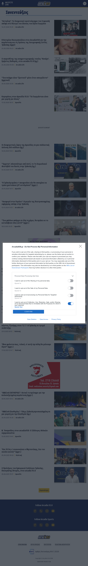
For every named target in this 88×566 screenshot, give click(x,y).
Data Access (44, 319)
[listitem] (44, 276)
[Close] (81, 247)
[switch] (70, 280)
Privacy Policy (56, 319)
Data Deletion (31, 319)
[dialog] (44, 283)
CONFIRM (29, 311)
